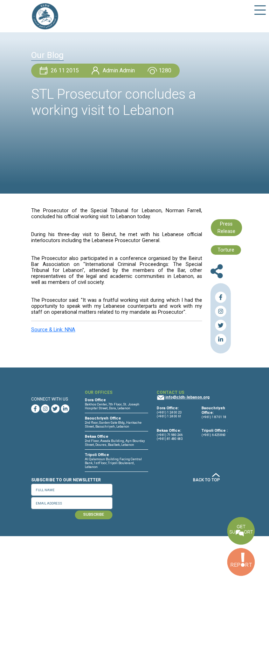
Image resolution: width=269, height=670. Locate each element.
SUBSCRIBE (93, 514)
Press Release (226, 228)
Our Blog (47, 55)
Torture (226, 250)
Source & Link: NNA (53, 330)
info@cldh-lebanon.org (187, 397)
